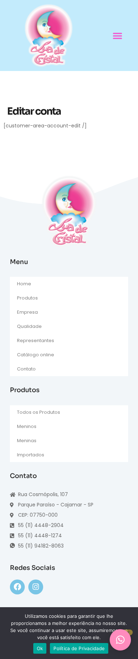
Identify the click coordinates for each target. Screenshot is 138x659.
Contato (26, 369)
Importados (30, 454)
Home (24, 283)
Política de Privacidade (79, 648)
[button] (117, 35)
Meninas (26, 440)
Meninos (26, 426)
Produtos (27, 298)
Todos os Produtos (38, 412)
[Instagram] (35, 587)
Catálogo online (35, 354)
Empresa (27, 312)
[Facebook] (17, 587)
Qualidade (29, 326)
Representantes (35, 340)
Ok (40, 648)
